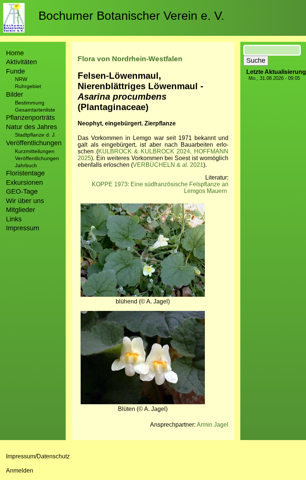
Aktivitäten (21, 62)
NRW (21, 79)
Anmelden (19, 470)
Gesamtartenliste (35, 110)
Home (15, 53)
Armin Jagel (212, 424)
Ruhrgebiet (28, 86)
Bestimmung (29, 103)
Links (14, 219)
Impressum (22, 228)
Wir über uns (25, 201)
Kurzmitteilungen (34, 151)
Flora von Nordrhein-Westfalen (130, 59)
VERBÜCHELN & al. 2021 (168, 165)
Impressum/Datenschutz (38, 456)
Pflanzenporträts (30, 117)
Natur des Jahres (31, 127)
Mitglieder (20, 209)
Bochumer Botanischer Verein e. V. (131, 15)
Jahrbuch (26, 165)
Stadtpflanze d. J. (35, 135)
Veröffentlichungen (37, 158)
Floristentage (25, 173)
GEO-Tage (22, 191)
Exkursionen (24, 182)
